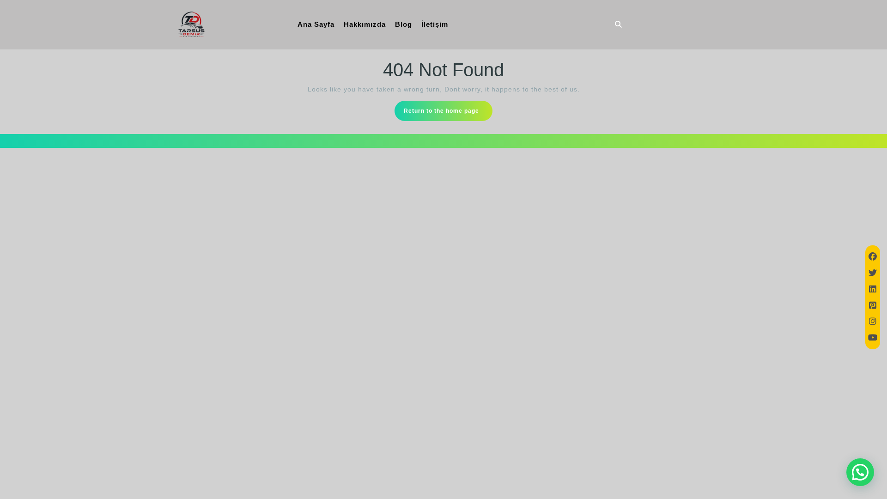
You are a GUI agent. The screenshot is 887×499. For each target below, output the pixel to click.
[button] (860, 472)
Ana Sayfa (316, 24)
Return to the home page (448, 113)
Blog (403, 24)
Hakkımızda (365, 24)
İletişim (434, 24)
